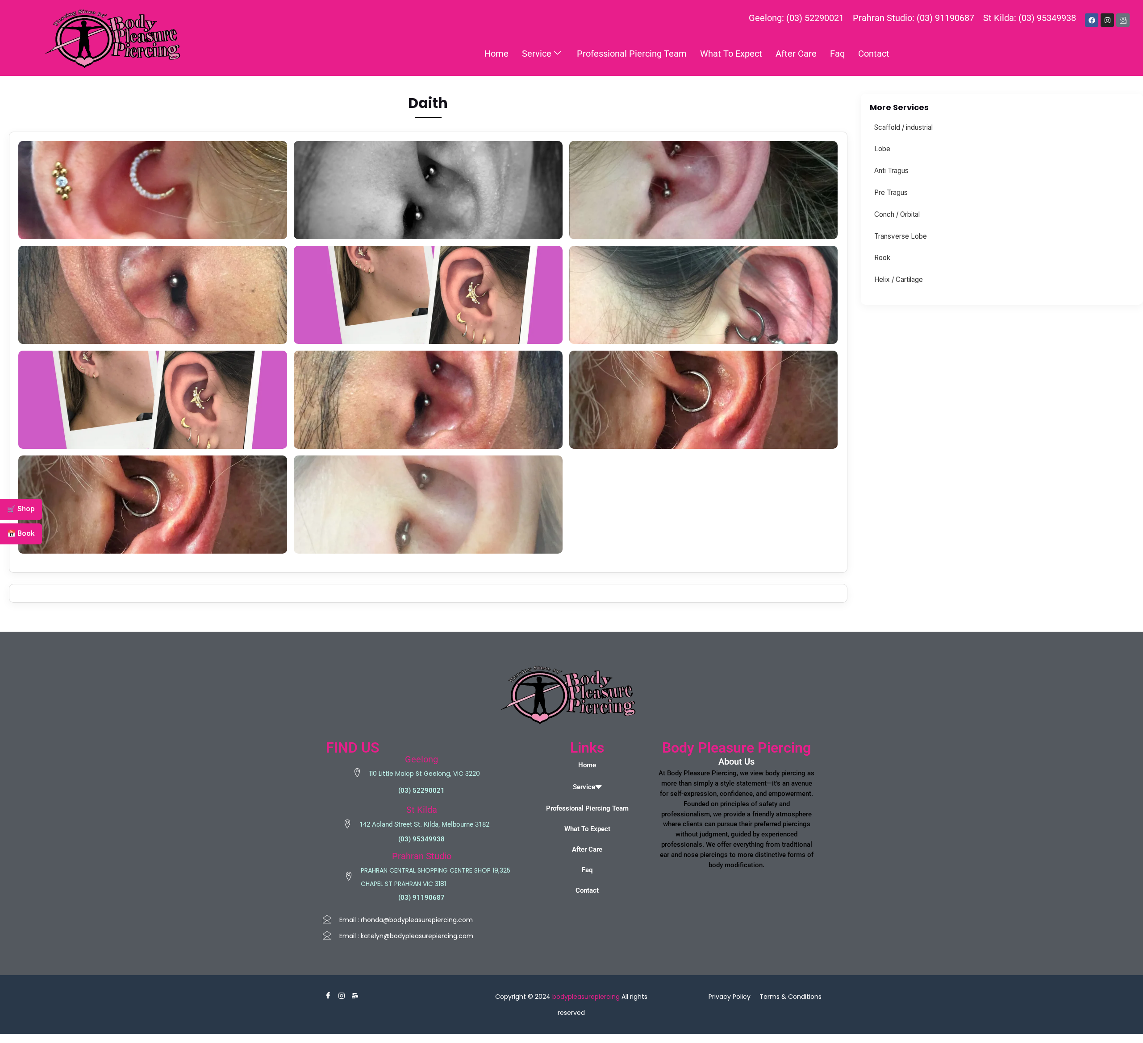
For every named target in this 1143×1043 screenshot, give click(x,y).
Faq (837, 53)
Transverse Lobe (900, 236)
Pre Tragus (891, 192)
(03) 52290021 (421, 790)
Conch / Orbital (897, 214)
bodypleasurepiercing (586, 996)
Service (536, 53)
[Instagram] (1107, 20)
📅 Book (21, 533)
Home (496, 53)
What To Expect (731, 53)
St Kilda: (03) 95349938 (1029, 17)
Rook (882, 257)
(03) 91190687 (421, 898)
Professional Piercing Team (632, 53)
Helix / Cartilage (898, 279)
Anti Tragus (891, 170)
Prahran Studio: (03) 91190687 (913, 17)
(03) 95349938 (421, 839)
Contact (873, 53)
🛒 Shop (21, 509)
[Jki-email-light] (1123, 20)
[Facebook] (1091, 20)
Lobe (882, 149)
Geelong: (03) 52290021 (796, 17)
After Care (796, 53)
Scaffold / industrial (903, 127)
